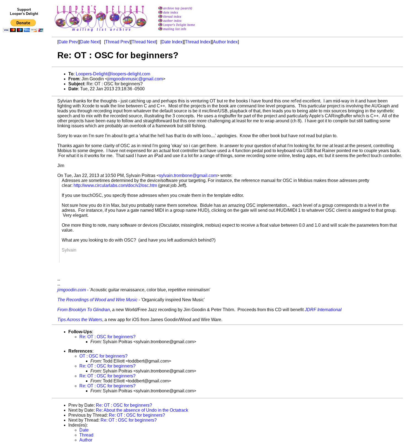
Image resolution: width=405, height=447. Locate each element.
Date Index (172, 41)
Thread (86, 435)
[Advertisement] (24, 148)
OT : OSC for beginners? (103, 356)
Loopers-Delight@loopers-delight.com (113, 74)
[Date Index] (183, 12)
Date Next (90, 41)
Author (85, 440)
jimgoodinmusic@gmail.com (135, 78)
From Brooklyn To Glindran (83, 309)
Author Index (225, 41)
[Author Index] (183, 21)
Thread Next (144, 41)
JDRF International (323, 309)
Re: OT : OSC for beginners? (107, 336)
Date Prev (68, 41)
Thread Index (198, 41)
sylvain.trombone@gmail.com (188, 175)
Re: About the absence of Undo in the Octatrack (142, 410)
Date (84, 430)
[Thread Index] (183, 17)
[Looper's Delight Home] (183, 25)
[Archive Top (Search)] (183, 8)
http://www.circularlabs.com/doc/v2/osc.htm (115, 185)
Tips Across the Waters (79, 319)
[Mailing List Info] (183, 32)
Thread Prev (117, 41)
